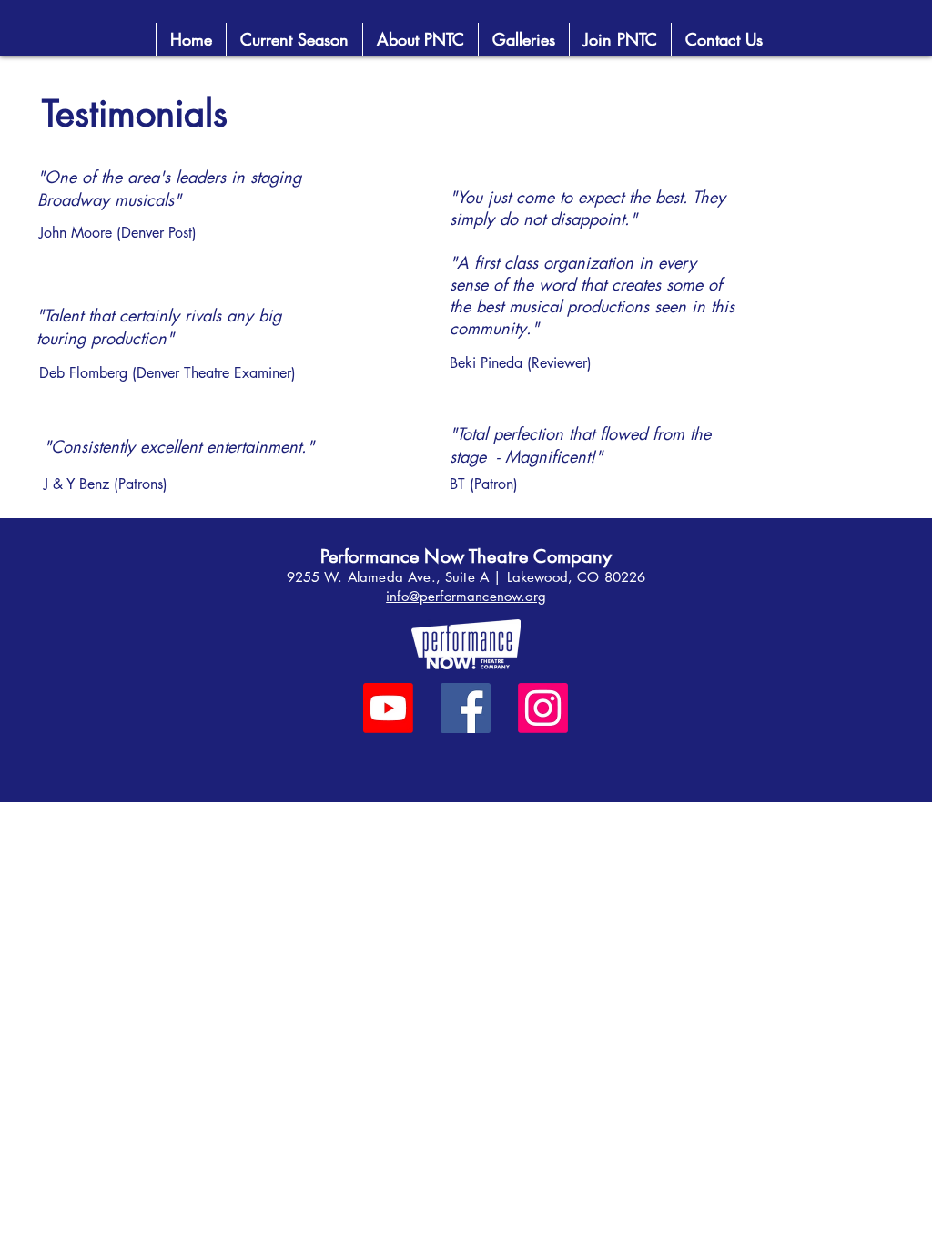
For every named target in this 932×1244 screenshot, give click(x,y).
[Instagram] (543, 708)
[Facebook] (466, 708)
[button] (620, 39)
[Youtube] (388, 708)
